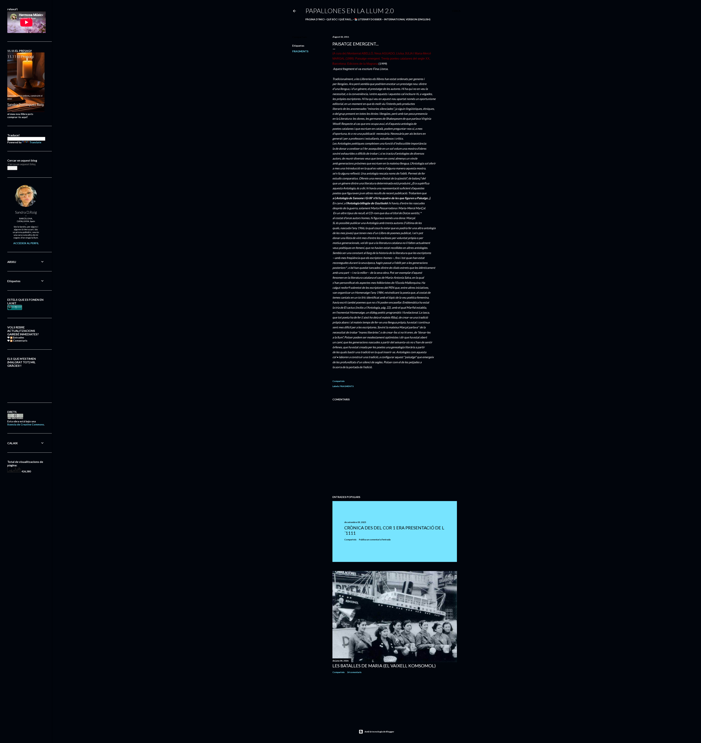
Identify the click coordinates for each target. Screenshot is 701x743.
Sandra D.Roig (26, 212)
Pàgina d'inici (315, 19)
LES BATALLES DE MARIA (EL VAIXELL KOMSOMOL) (384, 665)
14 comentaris (354, 672)
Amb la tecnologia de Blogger (379, 731)
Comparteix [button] (299, 37)
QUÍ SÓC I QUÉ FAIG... (339, 19)
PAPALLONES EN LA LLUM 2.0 (349, 11)
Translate (35, 142)
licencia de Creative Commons (25, 424)
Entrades (18, 337)
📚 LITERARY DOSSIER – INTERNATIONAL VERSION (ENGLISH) (392, 19)
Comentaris (19, 340)
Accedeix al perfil (26, 243)
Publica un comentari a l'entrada (374, 539)
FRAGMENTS (300, 51)
